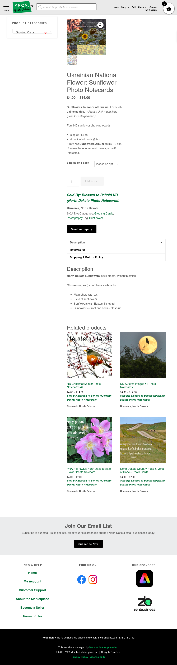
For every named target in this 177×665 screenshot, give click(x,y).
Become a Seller (32, 607)
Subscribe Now (88, 544)
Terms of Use (32, 616)
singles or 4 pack (78, 163)
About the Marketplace (32, 599)
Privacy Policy (80, 657)
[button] (100, 25)
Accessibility (97, 657)
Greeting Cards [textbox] (30, 32)
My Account (32, 581)
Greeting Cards (103, 213)
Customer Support (32, 590)
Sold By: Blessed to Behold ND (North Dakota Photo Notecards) (93, 197)
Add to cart (92, 181)
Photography (75, 218)
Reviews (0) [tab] (77, 250)
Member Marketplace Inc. (104, 647)
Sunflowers (96, 218)
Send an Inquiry (81, 229)
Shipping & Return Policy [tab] (86, 257)
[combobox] (32, 31)
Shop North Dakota (23, 7)
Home (32, 572)
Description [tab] (77, 242)
